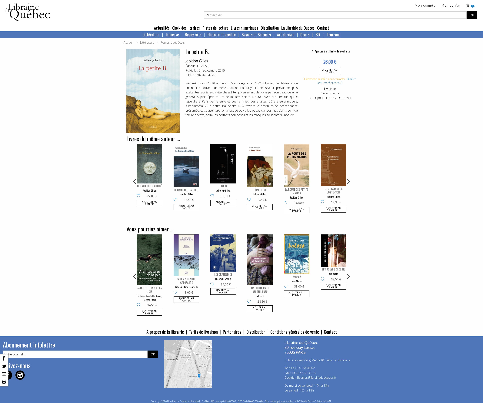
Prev (135, 182)
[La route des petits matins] (296, 165)
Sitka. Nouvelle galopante (186, 280)
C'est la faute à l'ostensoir (333, 190)
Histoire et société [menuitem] (222, 35)
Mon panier (451, 6)
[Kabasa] (296, 254)
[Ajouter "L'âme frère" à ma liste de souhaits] (249, 200)
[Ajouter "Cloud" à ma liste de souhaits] (212, 196)
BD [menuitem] (318, 35)
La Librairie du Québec (298, 28)
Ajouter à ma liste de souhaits (332, 51)
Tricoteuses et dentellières (260, 290)
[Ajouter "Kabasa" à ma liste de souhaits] (286, 286)
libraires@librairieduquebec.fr (337, 80)
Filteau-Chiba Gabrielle (186, 287)
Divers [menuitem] (305, 35)
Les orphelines (223, 274)
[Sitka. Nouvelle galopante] (186, 255)
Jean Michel (296, 281)
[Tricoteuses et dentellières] (260, 259)
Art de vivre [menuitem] (285, 35)
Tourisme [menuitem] (333, 35)
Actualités (162, 28)
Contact (323, 28)
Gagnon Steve (149, 300)
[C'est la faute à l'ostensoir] (333, 165)
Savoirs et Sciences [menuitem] (256, 35)
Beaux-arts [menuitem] (193, 35)
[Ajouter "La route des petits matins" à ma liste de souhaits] (286, 203)
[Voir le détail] (149, 163)
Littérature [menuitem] (151, 35)
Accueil (128, 42)
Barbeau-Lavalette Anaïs (149, 296)
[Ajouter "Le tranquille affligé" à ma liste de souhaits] (139, 196)
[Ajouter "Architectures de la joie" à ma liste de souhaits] (139, 305)
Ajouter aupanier (330, 71)
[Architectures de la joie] (149, 259)
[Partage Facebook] (4, 358)
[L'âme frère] (260, 165)
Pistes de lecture (215, 28)
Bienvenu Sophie (223, 279)
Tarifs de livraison (203, 331)
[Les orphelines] (223, 253)
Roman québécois (172, 42)
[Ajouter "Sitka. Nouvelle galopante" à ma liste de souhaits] (176, 292)
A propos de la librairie (165, 331)
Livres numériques (244, 28)
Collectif (260, 296)
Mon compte (425, 6)
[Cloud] (223, 163)
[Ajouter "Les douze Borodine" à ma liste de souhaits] (323, 279)
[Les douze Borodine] (333, 250)
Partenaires (232, 331)
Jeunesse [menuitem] (172, 35)
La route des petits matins (296, 191)
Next (348, 182)
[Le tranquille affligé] (149, 163)
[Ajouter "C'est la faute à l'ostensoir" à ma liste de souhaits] (323, 202)
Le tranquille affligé (149, 186)
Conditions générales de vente (294, 331)
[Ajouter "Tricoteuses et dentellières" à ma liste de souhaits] (249, 302)
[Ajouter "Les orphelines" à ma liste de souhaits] (212, 284)
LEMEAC (203, 66)
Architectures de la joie (149, 290)
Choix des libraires (186, 28)
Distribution (270, 28)
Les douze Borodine (333, 269)
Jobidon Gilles (196, 60)
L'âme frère (260, 190)
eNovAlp (328, 401)
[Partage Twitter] (4, 366)
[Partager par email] (4, 374)
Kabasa (297, 276)
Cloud (223, 186)
